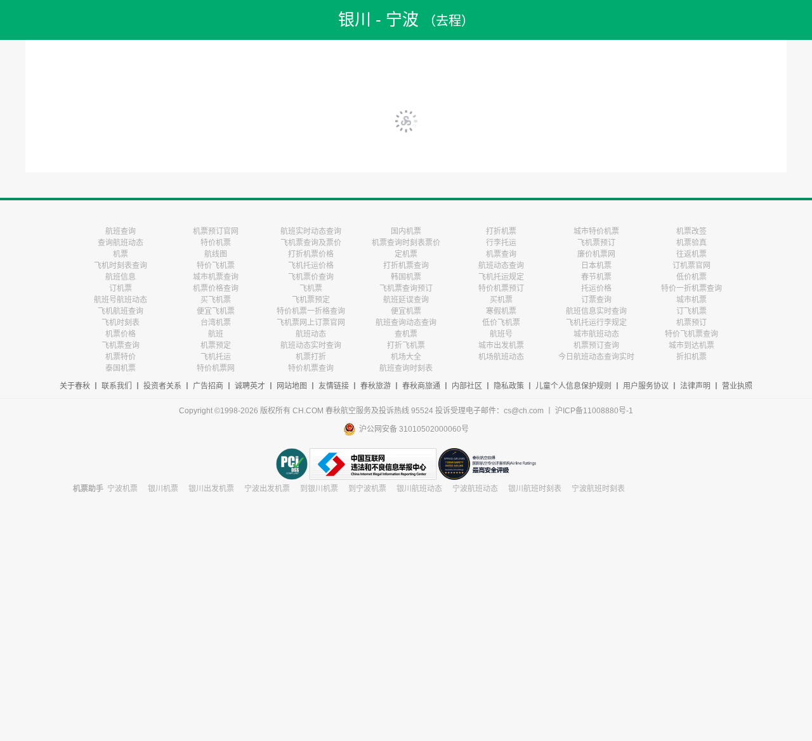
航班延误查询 (406, 299)
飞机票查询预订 (406, 288)
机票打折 (311, 356)
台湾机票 (215, 322)
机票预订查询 (596, 345)
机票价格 (120, 334)
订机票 (120, 288)
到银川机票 (319, 488)
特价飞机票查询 (691, 334)
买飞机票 (215, 299)
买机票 (501, 299)
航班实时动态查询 (310, 231)
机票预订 (691, 322)
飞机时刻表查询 (120, 265)
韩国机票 (406, 277)
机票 (120, 254)
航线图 (215, 254)
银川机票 (163, 488)
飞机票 (310, 288)
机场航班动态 (501, 356)
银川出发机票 (211, 488)
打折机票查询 (406, 265)
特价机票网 (216, 368)
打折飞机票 (406, 345)
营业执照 (737, 386)
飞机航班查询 (120, 311)
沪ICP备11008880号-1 (594, 410)
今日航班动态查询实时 (596, 356)
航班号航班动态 (120, 299)
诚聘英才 (250, 386)
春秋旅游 (375, 386)
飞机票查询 (121, 345)
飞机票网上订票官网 (311, 322)
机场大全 (406, 356)
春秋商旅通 (421, 386)
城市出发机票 (501, 345)
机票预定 (215, 345)
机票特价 (120, 356)
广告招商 (208, 386)
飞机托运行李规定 (596, 322)
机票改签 (691, 231)
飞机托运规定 (501, 277)
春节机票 (596, 277)
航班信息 (120, 277)
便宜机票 (406, 311)
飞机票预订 (596, 242)
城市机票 (691, 299)
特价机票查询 (311, 368)
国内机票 (406, 231)
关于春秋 (75, 386)
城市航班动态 (596, 334)
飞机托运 (215, 356)
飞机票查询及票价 (310, 242)
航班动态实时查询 (310, 345)
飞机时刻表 (121, 322)
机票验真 (691, 242)
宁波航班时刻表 (598, 488)
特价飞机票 (216, 265)
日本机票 (596, 265)
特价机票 (215, 242)
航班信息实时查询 (596, 311)
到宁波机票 (367, 488)
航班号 (501, 334)
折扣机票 (691, 356)
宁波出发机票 (267, 488)
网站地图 (292, 386)
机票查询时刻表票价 (406, 242)
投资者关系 (162, 386)
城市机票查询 (216, 277)
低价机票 (691, 277)
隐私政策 (509, 386)
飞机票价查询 (311, 277)
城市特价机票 (596, 231)
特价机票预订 (501, 288)
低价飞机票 (501, 322)
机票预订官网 (216, 231)
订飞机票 (691, 311)
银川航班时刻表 (534, 488)
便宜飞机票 (216, 311)
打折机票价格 (311, 254)
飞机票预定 (311, 299)
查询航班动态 (120, 242)
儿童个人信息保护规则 (573, 386)
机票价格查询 (216, 288)
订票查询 (596, 299)
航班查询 (120, 231)
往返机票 (691, 254)
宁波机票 (122, 488)
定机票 (406, 254)
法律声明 (695, 386)
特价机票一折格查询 (311, 311)
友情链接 (333, 386)
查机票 (406, 334)
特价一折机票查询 (691, 288)
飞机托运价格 (311, 265)
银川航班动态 (419, 488)
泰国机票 (120, 368)
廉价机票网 (596, 254)
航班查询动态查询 (406, 322)
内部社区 (467, 386)
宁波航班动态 (475, 488)
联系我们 (117, 386)
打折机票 (501, 231)
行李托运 (501, 242)
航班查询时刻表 (406, 368)
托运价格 (596, 288)
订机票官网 (691, 265)
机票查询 (501, 254)
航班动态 (311, 334)
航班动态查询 (501, 265)
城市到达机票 (691, 345)
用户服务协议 (646, 386)
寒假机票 (501, 311)
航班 (215, 334)
